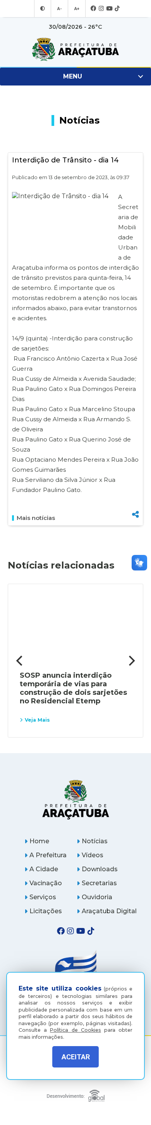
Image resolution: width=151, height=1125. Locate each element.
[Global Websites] (75, 1094)
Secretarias (99, 883)
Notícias (95, 841)
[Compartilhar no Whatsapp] (135, 500)
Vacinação (45, 883)
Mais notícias (36, 518)
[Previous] (20, 660)
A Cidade (43, 869)
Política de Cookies (75, 1030)
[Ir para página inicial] (75, 49)
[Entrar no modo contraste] (42, 8)
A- (59, 8)
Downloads (100, 869)
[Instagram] (101, 9)
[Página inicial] (75, 799)
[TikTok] (117, 9)
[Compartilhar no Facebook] (135, 474)
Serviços (42, 897)
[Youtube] (109, 9)
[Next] (130, 660)
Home (39, 841)
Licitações (45, 911)
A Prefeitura (48, 855)
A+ (76, 8)
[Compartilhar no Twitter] (135, 487)
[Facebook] (93, 9)
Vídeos (92, 855)
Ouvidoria (97, 897)
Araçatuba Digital (109, 911)
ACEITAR (76, 1057)
